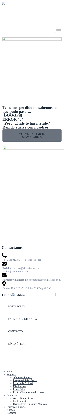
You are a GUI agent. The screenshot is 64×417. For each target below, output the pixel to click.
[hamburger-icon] (58, 30)
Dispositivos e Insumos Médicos (30, 404)
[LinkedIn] (32, 357)
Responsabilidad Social (25, 380)
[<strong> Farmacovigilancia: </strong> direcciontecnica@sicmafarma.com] (32, 277)
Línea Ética (19, 389)
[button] (32, 135)
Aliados (11, 409)
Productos (12, 395)
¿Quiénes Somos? (22, 377)
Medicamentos (20, 401)
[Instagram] (32, 351)
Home (10, 371)
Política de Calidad (23, 383)
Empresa (11, 374)
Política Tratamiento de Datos (28, 392)
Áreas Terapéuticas (23, 398)
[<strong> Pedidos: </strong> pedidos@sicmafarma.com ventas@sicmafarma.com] (32, 267)
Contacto (11, 412)
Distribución (19, 386)
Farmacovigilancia (16, 407)
